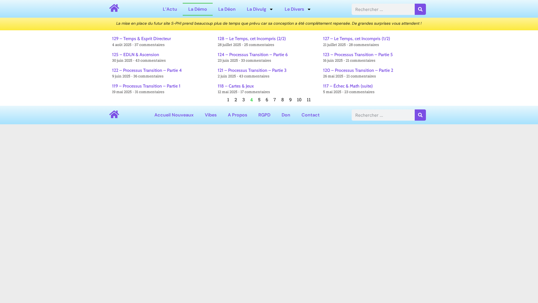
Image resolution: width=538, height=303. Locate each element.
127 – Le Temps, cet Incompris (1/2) (356, 38)
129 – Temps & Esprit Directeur (141, 38)
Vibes (211, 115)
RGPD (264, 115)
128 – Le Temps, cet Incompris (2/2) (252, 38)
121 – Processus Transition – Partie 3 (252, 70)
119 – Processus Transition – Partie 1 (146, 86)
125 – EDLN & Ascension (135, 54)
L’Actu (170, 9)
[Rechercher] (420, 9)
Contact (311, 115)
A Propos (237, 115)
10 (299, 99)
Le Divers (294, 9)
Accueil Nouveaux (174, 115)
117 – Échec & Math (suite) (348, 86)
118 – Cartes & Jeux (236, 86)
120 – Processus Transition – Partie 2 (358, 70)
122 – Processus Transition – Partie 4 (147, 70)
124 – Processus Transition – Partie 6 (253, 54)
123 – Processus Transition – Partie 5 (358, 54)
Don (286, 115)
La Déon (227, 9)
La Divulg (256, 9)
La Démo (197, 9)
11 (309, 99)
